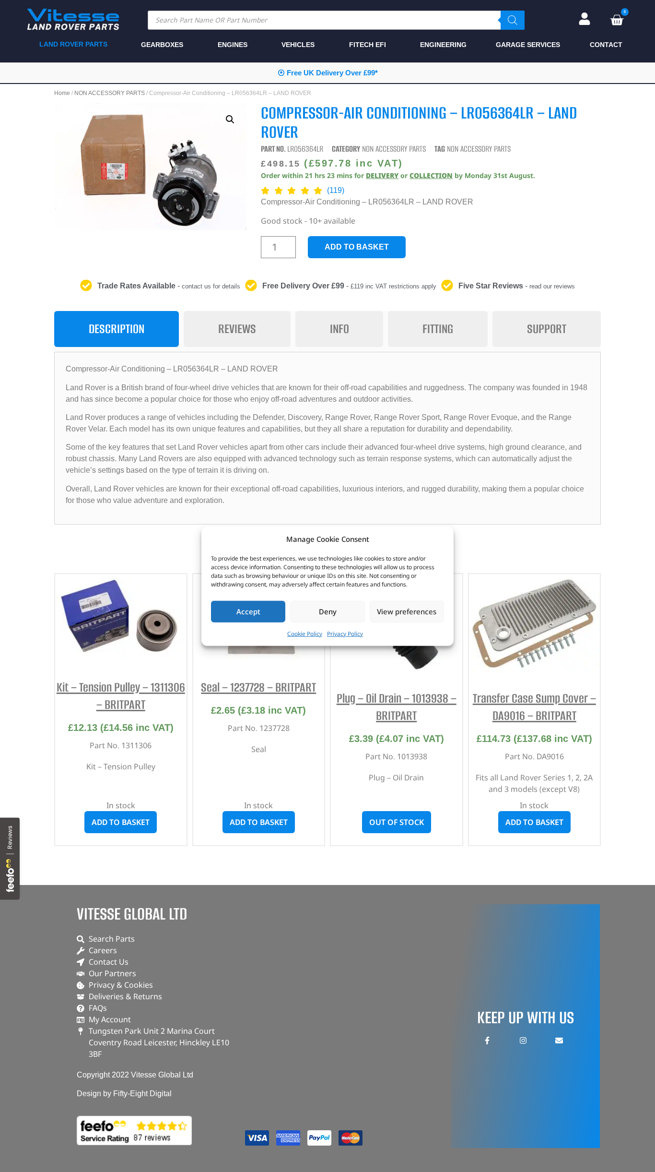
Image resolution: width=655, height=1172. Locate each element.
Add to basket (357, 247)
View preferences (406, 611)
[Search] (513, 20)
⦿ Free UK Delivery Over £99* (328, 73)
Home (62, 93)
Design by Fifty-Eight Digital (124, 1093)
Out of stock (396, 822)
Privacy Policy (345, 633)
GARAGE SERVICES (528, 44)
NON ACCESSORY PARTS (109, 93)
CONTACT (606, 44)
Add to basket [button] (121, 822)
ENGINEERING (443, 44)
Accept (248, 611)
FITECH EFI (367, 44)
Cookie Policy (304, 633)
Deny (328, 611)
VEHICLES (298, 44)
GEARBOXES (162, 44)
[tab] (116, 329)
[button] (230, 119)
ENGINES (232, 44)
